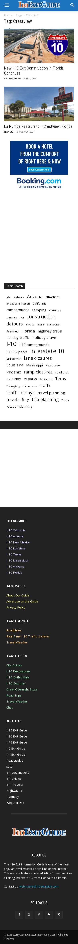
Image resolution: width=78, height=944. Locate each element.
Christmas (55, 310)
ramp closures (38, 372)
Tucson (65, 400)
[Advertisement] (39, 235)
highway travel (50, 331)
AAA (8, 297)
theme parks (30, 386)
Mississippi (34, 365)
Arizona (35, 296)
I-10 (11, 344)
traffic (45, 385)
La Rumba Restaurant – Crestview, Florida (38, 126)
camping (39, 310)
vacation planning (19, 406)
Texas (60, 378)
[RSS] (49, 915)
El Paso (30, 324)
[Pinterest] (39, 915)
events (40, 324)
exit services (53, 324)
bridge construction (18, 303)
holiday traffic (17, 337)
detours (14, 324)
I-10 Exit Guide (12, 78)
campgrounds (17, 310)
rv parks (30, 379)
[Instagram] (29, 915)
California (39, 303)
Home (8, 15)
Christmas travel (15, 317)
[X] (59, 915)
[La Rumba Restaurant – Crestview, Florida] (39, 104)
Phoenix (13, 372)
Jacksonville (13, 359)
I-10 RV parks (16, 352)
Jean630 (8, 131)
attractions (53, 297)
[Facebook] (19, 915)
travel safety (17, 399)
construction (41, 316)
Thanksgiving (13, 386)
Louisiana (14, 365)
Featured (12, 331)
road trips (62, 372)
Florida (28, 331)
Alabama (18, 297)
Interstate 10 (47, 351)
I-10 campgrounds (34, 345)
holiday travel (44, 337)
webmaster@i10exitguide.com (38, 886)
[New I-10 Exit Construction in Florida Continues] (39, 45)
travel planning (51, 393)
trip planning (45, 399)
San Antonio (46, 379)
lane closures (38, 358)
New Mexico (53, 365)
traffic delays (20, 392)
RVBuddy (13, 379)
